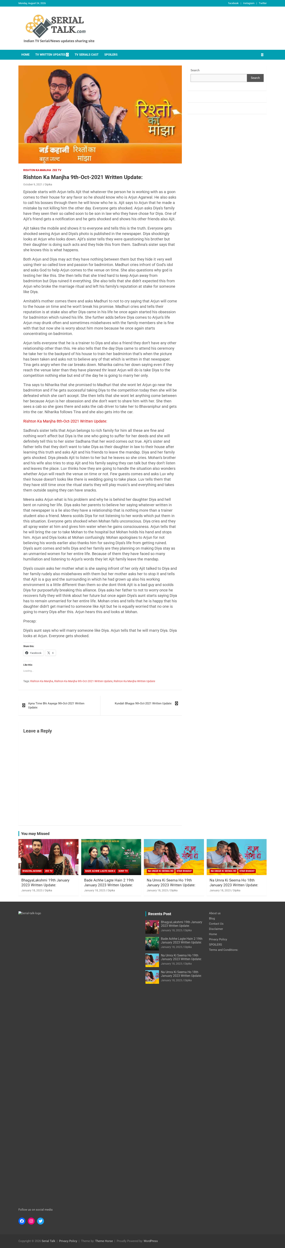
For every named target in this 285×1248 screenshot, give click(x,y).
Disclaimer (216, 929)
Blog (212, 918)
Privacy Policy (218, 939)
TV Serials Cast (86, 54)
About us (215, 913)
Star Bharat (184, 871)
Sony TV (123, 871)
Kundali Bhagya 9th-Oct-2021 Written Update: (143, 703)
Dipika (48, 184)
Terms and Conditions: (223, 950)
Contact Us (216, 923)
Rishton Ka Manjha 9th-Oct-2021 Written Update (83, 681)
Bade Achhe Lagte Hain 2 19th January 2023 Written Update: (109, 882)
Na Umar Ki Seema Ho (160, 871)
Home (25, 54)
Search (195, 70)
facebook (233, 3)
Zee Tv (56, 170)
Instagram (248, 3)
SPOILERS (110, 54)
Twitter (263, 3)
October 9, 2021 (32, 184)
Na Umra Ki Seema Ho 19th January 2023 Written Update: (171, 882)
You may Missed (35, 833)
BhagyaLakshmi (32, 871)
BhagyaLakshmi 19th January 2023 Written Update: (45, 882)
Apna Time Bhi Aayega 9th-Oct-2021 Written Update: (56, 705)
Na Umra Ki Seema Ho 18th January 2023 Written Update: (234, 882)
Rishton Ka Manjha (37, 170)
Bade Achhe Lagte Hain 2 (100, 871)
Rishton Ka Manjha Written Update (134, 681)
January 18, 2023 (31, 890)
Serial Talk (48, 1241)
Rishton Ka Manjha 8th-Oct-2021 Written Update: (65, 421)
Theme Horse (104, 1241)
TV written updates (50, 54)
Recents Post (159, 913)
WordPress (151, 1241)
